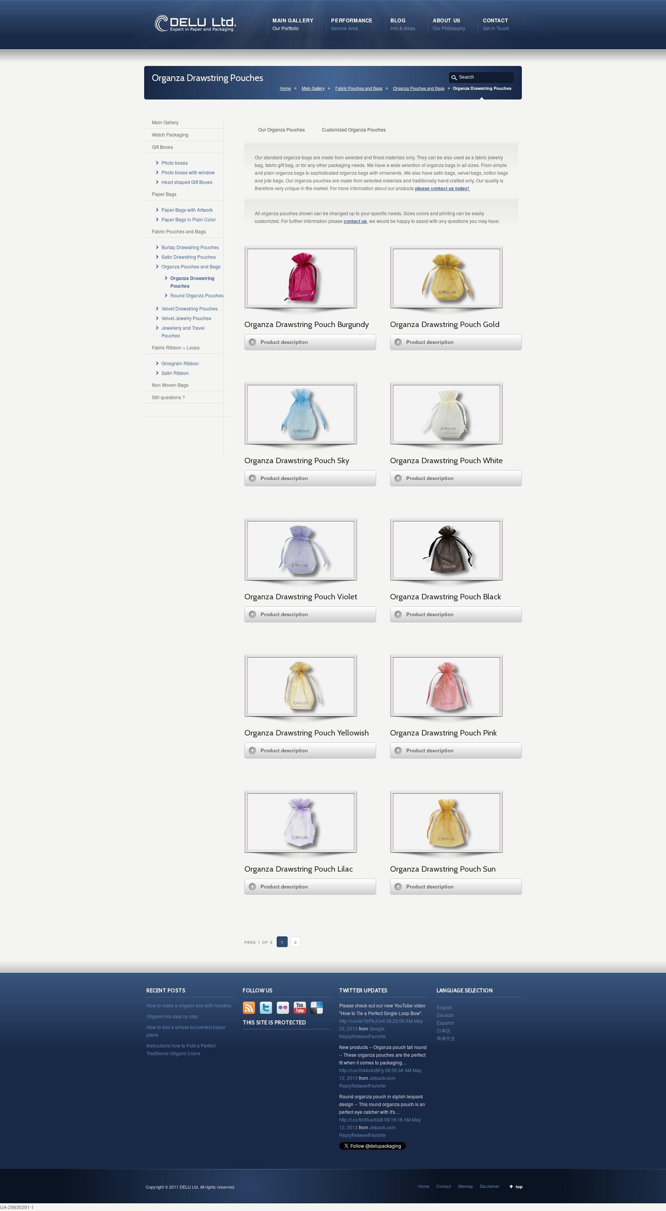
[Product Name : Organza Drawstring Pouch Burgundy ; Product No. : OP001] (301, 303)
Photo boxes (174, 162)
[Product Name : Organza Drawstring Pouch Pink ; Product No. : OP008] (447, 711)
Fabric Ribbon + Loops (176, 347)
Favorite (377, 1036)
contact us (355, 221)
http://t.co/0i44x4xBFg (361, 1070)
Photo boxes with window (188, 172)
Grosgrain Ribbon (180, 363)
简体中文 (446, 1038)
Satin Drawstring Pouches (188, 256)
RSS (249, 1008)
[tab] (310, 342)
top (519, 1186)
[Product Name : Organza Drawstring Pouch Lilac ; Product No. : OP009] (301, 847)
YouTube (300, 1008)
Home (285, 88)
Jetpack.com (382, 1077)
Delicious (317, 1008)
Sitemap (465, 1186)
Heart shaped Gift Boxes (186, 182)
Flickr (283, 1008)
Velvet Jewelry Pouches (186, 318)
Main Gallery (313, 88)
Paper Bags (164, 194)
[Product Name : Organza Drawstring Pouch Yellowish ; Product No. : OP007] (301, 711)
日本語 (444, 1030)
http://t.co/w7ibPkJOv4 (362, 1020)
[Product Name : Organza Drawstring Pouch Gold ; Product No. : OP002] (447, 303)
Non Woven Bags (170, 384)
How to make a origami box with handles (188, 1005)
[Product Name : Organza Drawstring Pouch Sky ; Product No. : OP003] (301, 439)
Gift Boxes (162, 146)
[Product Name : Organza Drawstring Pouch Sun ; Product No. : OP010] (447, 847)
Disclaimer (490, 1186)
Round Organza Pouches (197, 295)
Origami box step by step (172, 1016)
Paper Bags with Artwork (187, 209)
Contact (443, 1186)
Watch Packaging (170, 134)
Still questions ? (168, 397)
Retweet (360, 1036)
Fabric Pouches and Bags (358, 88)
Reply (345, 1036)
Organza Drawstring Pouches (192, 282)
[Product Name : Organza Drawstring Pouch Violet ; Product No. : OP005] (301, 575)
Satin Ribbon (175, 372)
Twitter (266, 1008)
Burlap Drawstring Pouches (190, 247)
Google (377, 1028)
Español (445, 1022)
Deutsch (445, 1015)
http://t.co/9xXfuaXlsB (361, 1119)
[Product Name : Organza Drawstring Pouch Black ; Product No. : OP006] (447, 575)
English (444, 1007)
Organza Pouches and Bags (418, 88)
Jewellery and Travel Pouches (183, 331)
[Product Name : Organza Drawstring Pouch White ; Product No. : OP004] (447, 439)
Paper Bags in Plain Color (188, 219)
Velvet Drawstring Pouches (189, 308)
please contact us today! (442, 188)
